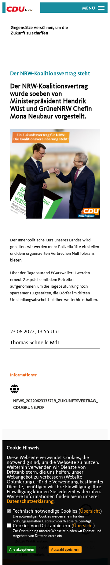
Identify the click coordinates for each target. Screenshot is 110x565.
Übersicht (90, 511)
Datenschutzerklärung (30, 501)
